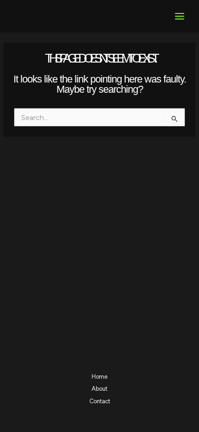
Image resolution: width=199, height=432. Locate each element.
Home (99, 376)
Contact (99, 401)
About (99, 388)
